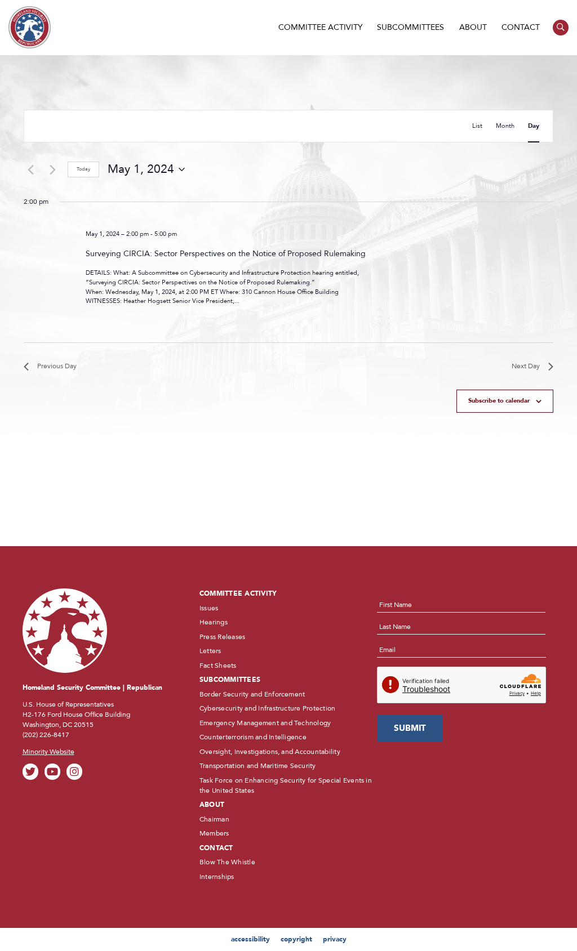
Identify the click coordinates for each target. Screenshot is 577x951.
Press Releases (222, 636)
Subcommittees (410, 27)
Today (83, 169)
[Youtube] (53, 772)
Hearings (213, 622)
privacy (335, 939)
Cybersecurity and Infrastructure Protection (267, 708)
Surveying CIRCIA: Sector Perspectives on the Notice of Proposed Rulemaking (226, 253)
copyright (296, 939)
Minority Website (48, 751)
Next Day (526, 365)
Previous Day (57, 365)
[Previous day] (30, 169)
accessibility (250, 939)
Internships (216, 876)
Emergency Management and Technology (265, 722)
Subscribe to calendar (499, 400)
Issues (208, 608)
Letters (210, 650)
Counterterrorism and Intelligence (253, 737)
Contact (520, 27)
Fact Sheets (218, 665)
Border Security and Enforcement (252, 694)
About (473, 27)
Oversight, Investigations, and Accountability (269, 751)
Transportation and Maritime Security (257, 765)
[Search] (561, 28)
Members (214, 833)
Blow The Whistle (227, 862)
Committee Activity (320, 27)
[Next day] (52, 169)
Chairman (214, 819)
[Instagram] (74, 772)
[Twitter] (31, 772)
